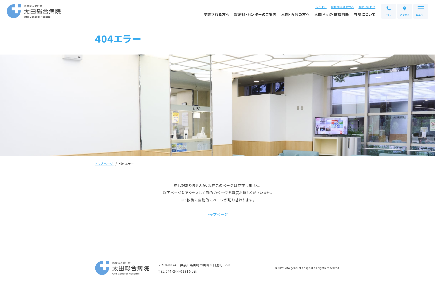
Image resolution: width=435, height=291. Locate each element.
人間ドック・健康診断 (331, 14)
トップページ (104, 163)
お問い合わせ (366, 7)
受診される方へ (217, 14)
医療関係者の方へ (342, 7)
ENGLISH (320, 7)
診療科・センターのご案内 (255, 14)
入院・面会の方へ (295, 14)
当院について (364, 14)
